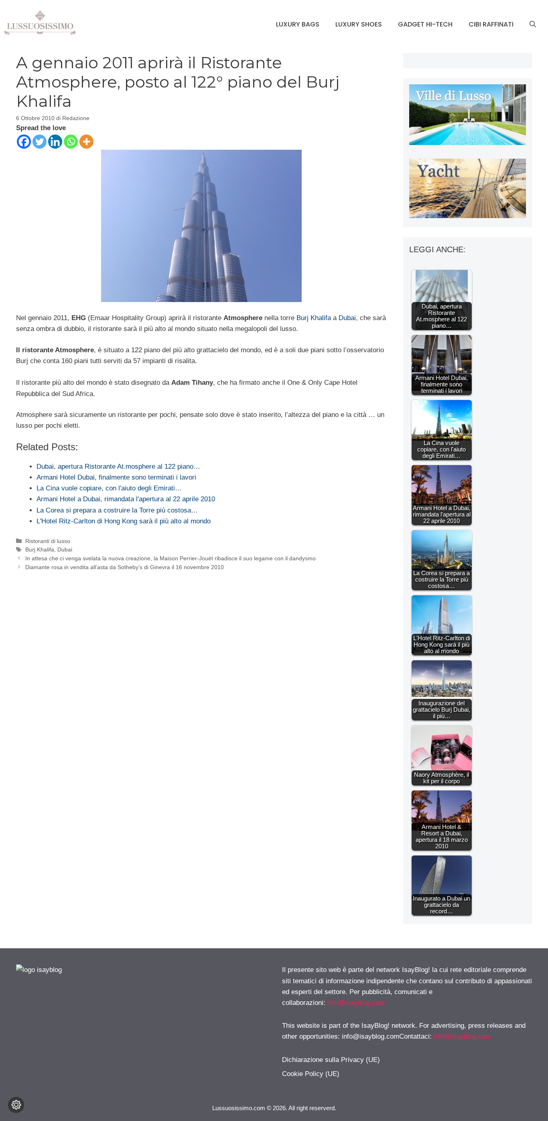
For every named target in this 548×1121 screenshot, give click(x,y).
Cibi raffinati (491, 24)
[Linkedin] (55, 142)
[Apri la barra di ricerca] (533, 24)
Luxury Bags (297, 24)
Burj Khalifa (313, 318)
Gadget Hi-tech (425, 24)
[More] (86, 142)
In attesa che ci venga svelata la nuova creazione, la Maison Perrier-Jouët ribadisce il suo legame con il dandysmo (170, 558)
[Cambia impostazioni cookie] (16, 1105)
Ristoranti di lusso (47, 541)
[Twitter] (39, 142)
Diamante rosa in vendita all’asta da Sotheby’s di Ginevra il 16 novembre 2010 (124, 567)
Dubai (347, 318)
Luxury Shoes (358, 24)
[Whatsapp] (71, 142)
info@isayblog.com (356, 1003)
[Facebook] (24, 142)
